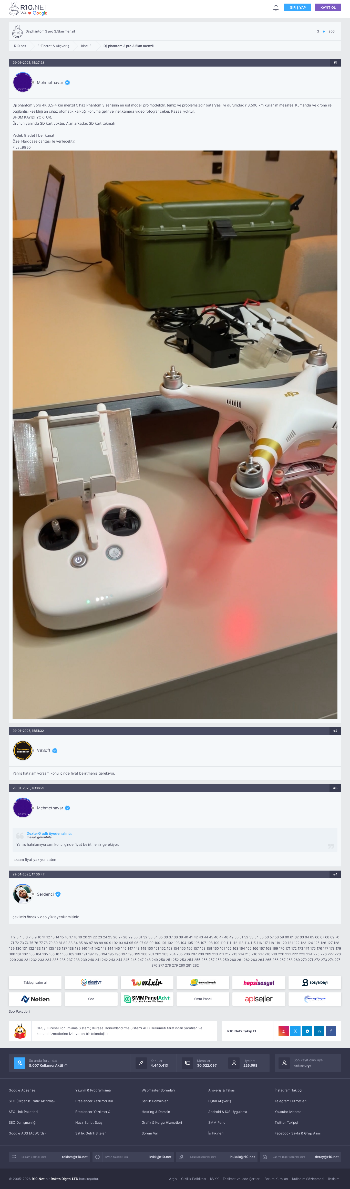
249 (155, 960)
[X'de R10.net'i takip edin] (295, 1031)
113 (240, 943)
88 (96, 943)
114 (247, 943)
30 (135, 937)
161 (222, 948)
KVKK (214, 1179)
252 (176, 960)
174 (306, 948)
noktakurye (303, 1066)
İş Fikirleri (215, 1133)
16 (66, 937)
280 (182, 965)
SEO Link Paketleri (23, 1112)
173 (300, 948)
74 (26, 943)
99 (151, 943)
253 (183, 960)
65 (312, 937)
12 (48, 937)
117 (265, 943)
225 (316, 954)
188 (65, 954)
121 (290, 943)
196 (117, 954)
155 (183, 948)
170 (281, 948)
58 (277, 937)
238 (77, 960)
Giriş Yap (298, 7)
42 (196, 937)
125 (317, 943)
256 (204, 960)
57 (272, 937)
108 (210, 943)
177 (325, 948)
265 (268, 960)
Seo (91, 999)
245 (126, 960)
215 (248, 954)
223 (302, 954)
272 (317, 960)
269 (297, 960)
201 (151, 954)
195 (111, 954)
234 (48, 960)
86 (86, 943)
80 (56, 943)
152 (163, 948)
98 (146, 943)
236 (62, 960)
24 (105, 937)
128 (336, 943)
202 (158, 954)
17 (71, 937)
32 (145, 937)
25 (110, 937)
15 (62, 937)
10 (39, 937)
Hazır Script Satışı (89, 1122)
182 (25, 954)
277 (161, 965)
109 (216, 943)
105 (190, 943)
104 (183, 943)
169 (275, 948)
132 (31, 948)
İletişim (333, 1179)
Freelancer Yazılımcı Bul (94, 1101)
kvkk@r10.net (160, 1157)
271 (310, 960)
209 (208, 954)
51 (241, 937)
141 (90, 948)
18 (75, 937)
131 (24, 948)
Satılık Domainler (155, 1101)
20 (85, 937)
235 (55, 960)
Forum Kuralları (276, 1179)
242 (105, 960)
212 (228, 954)
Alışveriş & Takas (221, 1090)
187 (58, 954)
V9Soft (43, 750)
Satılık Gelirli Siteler (90, 1133)
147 (130, 948)
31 (140, 937)
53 (251, 937)
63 (302, 937)
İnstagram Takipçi (288, 1090)
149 (143, 948)
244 (119, 960)
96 (136, 943)
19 (80, 937)
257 (211, 960)
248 (148, 960)
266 (275, 960)
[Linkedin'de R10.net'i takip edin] (319, 1031)
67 (322, 937)
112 (234, 943)
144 (110, 948)
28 (125, 937)
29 (130, 937)
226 (324, 954)
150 (150, 948)
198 (130, 954)
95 (131, 943)
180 (12, 954)
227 (331, 954)
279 (175, 965)
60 (287, 937)
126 (323, 943)
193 (97, 954)
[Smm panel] (147, 999)
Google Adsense (22, 1090)
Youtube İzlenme (288, 1112)
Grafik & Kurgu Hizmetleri (162, 1122)
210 (215, 954)
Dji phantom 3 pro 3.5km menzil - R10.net (29, 9)
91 (111, 943)
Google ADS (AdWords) (27, 1133)
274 (331, 960)
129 (12, 948)
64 (307, 937)
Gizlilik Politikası (193, 1179)
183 (32, 954)
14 (57, 937)
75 (31, 943)
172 (294, 948)
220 (281, 954)
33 (150, 937)
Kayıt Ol (328, 7)
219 (274, 954)
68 (327, 937)
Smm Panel (203, 999)
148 (137, 948)
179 (338, 948)
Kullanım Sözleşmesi (308, 1179)
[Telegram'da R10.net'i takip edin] (307, 1031)
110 (222, 943)
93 (121, 943)
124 (310, 943)
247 (140, 960)
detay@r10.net (327, 1157)
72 (17, 943)
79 (51, 943)
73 (22, 943)
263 (254, 960)
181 (18, 954)
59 (282, 937)
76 (36, 943)
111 (229, 943)
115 (253, 943)
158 (202, 948)
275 (338, 960)
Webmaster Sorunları (158, 1090)
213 (234, 954)
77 (41, 943)
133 (38, 948)
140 (84, 948)
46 (216, 937)
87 (91, 943)
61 (292, 937)
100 (157, 943)
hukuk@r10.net (242, 1157)
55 (262, 937)
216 (254, 954)
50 (236, 937)
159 (209, 948)
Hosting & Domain (156, 1112)
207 (194, 954)
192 (91, 954)
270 (304, 960)
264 (261, 960)
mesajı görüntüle (39, 837)
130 (18, 948)
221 (288, 954)
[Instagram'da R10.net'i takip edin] (284, 1031)
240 (91, 960)
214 (241, 954)
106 (197, 943)
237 (70, 960)
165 (249, 948)
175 (313, 948)
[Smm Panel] (258, 982)
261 (240, 960)
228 (338, 954)
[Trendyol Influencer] (147, 982)
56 (267, 937)
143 (104, 948)
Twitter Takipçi (286, 1122)
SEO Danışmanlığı (22, 1122)
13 (53, 937)
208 (201, 954)
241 (98, 960)
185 (45, 954)
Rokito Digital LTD (64, 1179)
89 (101, 943)
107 (203, 943)
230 (20, 960)
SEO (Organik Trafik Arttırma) (32, 1101)
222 (295, 954)
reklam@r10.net (75, 1157)
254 (190, 960)
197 (124, 954)
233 (41, 960)
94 (126, 943)
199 (137, 954)
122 (297, 943)
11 (43, 937)
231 (27, 960)
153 (169, 948)
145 (117, 948)
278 (168, 965)
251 (169, 960)
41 (191, 937)
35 (161, 937)
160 (216, 948)
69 (332, 937)
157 (196, 948)
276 (154, 965)
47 (221, 937)
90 (106, 943)
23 (100, 937)
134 (44, 948)
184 (38, 954)
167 (262, 948)
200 (144, 954)
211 (221, 954)
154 (176, 948)
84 (76, 943)
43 (201, 937)
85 (81, 943)
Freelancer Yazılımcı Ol (93, 1112)
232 (34, 960)
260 (233, 960)
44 (206, 937)
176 (319, 948)
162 (229, 948)
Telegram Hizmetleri (290, 1101)
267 (282, 960)
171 (287, 948)
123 (303, 943)
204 (172, 954)
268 (289, 960)
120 (284, 943)
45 (211, 937)
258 (218, 960)
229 (13, 960)
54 (256, 937)
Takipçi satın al (35, 982)
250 (162, 960)
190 (78, 954)
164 (242, 948)
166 (255, 948)
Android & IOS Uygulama (227, 1112)
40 (186, 937)
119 (277, 943)
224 (309, 954)
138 (71, 948)
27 (120, 937)
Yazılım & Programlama (93, 1090)
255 (197, 960)
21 (90, 937)
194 (104, 954)
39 (181, 937)
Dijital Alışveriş (219, 1101)
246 (133, 960)
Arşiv (173, 1179)
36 (166, 937)
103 (177, 943)
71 (12, 943)
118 (271, 943)
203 (165, 954)
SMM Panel (217, 1122)
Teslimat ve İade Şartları (241, 1179)
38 (176, 937)
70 (337, 937)
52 (246, 937)
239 (84, 960)
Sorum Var (150, 1133)
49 (231, 937)
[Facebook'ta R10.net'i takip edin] (331, 1031)
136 (58, 948)
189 (71, 954)
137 (64, 948)
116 (259, 943)
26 (115, 937)
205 (180, 954)
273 (324, 960)
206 (187, 954)
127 (330, 943)
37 (171, 937)
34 (155, 937)
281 (189, 965)
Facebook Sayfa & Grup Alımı (298, 1133)
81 (60, 943)
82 (65, 943)
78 (46, 943)
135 (51, 948)
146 (124, 948)
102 (170, 943)
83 (70, 943)
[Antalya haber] (203, 982)
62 (297, 937)
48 (226, 937)
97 (141, 943)
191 (84, 954)
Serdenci (45, 894)
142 (97, 948)
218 (267, 954)
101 (163, 943)
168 (268, 948)
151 (156, 948)
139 (77, 948)
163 (235, 948)
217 (261, 954)
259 (226, 960)
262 (247, 960)
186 (52, 954)
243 (112, 960)
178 (332, 948)
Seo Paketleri (19, 1011)
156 (189, 948)
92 (116, 943)
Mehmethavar (50, 82)
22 (95, 937)
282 (196, 965)
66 (317, 937)
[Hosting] (91, 982)
